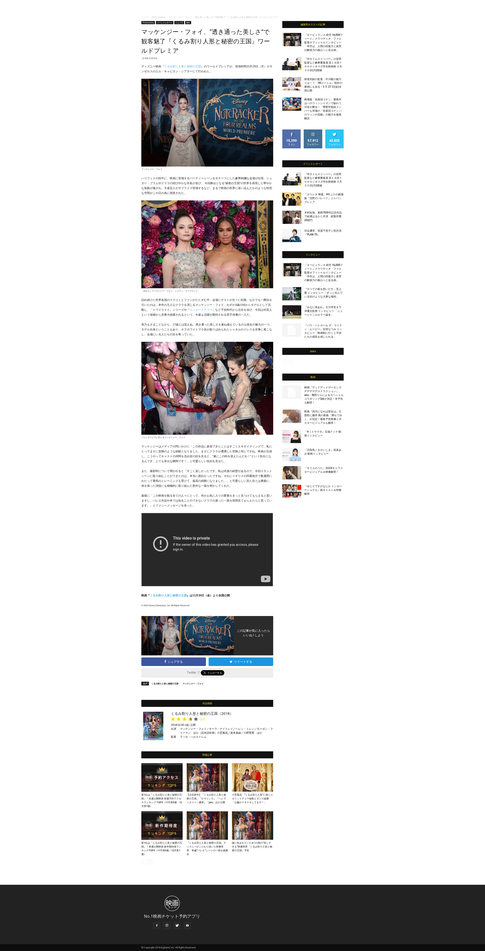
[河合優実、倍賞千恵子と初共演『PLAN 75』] (291, 235)
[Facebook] (156, 925)
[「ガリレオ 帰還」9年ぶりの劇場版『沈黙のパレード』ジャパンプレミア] (291, 199)
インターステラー (201, 309)
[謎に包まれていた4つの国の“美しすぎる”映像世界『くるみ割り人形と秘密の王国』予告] (252, 825)
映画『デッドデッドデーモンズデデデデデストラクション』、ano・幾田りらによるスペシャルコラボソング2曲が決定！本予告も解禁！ (323, 395)
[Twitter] (177, 925)
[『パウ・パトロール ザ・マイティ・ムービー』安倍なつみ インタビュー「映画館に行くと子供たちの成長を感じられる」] (291, 330)
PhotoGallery (159, 17)
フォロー (313, 130)
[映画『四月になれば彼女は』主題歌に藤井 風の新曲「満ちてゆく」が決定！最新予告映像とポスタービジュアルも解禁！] (291, 416)
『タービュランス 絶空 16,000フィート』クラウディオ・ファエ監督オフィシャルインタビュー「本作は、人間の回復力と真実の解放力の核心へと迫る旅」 (323, 42)
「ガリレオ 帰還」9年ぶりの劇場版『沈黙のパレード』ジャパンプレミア (323, 198)
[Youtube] (187, 925)
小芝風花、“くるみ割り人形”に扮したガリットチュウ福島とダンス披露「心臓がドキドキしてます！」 (252, 798)
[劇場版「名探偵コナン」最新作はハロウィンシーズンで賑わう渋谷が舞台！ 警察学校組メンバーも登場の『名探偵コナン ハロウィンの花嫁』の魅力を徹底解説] (291, 104)
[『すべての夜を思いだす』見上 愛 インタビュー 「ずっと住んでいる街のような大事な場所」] (291, 293)
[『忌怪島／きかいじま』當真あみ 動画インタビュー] (291, 454)
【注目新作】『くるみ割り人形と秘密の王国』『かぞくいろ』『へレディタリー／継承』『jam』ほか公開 (206, 798)
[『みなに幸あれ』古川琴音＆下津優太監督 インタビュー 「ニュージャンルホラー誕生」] (291, 312)
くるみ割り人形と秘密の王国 (182, 66)
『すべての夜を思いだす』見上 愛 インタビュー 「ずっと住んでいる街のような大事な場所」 (323, 292)
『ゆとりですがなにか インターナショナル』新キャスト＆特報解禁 (323, 490)
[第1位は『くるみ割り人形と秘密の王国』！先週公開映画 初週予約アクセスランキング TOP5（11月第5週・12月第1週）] (162, 777)
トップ (144, 17)
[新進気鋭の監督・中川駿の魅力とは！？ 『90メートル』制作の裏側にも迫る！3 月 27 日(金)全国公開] (291, 83)
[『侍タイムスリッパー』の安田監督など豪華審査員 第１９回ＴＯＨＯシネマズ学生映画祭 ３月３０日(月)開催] (291, 63)
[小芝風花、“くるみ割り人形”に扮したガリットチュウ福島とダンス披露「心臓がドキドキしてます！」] (252, 777)
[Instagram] (167, 925)
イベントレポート (164, 22)
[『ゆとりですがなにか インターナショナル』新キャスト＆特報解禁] (291, 491)
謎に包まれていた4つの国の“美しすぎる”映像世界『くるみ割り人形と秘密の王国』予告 (252, 846)
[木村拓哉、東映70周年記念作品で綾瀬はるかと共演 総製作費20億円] (291, 217)
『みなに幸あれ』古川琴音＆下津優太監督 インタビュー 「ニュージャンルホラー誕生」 (323, 311)
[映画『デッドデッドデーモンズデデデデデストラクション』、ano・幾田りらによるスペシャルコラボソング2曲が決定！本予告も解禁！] (291, 392)
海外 (188, 22)
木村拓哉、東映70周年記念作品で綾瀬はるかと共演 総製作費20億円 (323, 216)
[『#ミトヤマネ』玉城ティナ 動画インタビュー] (291, 436)
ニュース (179, 22)
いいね (292, 130)
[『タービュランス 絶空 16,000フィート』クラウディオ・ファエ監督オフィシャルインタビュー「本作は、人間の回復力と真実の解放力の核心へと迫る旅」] (291, 39)
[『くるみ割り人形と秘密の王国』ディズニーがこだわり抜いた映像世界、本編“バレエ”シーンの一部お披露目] (207, 825)
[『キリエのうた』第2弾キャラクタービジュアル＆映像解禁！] (291, 472)
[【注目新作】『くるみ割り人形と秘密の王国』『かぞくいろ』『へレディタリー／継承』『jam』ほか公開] (207, 777)
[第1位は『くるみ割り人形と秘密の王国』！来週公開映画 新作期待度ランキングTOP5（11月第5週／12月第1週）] (162, 825)
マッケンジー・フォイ (193, 683)
